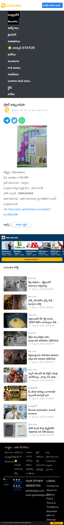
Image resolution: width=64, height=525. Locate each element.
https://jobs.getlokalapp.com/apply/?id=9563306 (27, 211)
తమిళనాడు (10, 461)
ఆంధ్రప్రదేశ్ (13, 15)
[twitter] (14, 121)
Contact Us (52, 485)
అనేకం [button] (11, 94)
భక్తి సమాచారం (40, 463)
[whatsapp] (22, 121)
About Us (51, 490)
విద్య (48, 452)
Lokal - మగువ (29, 454)
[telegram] (7, 121)
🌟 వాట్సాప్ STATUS (18, 465)
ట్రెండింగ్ (18, 456)
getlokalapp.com (35, 490)
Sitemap (51, 519)
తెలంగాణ (13, 21)
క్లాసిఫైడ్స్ (39, 469)
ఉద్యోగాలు (18, 452)
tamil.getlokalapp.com (38, 495)
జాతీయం (40, 456)
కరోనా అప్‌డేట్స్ (29, 467)
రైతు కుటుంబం (52, 456)
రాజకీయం (30, 473)
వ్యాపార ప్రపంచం (49, 467)
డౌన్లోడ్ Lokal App (56, 523)
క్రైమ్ (38, 452)
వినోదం (29, 460)
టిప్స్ (16, 473)
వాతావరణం (51, 461)
